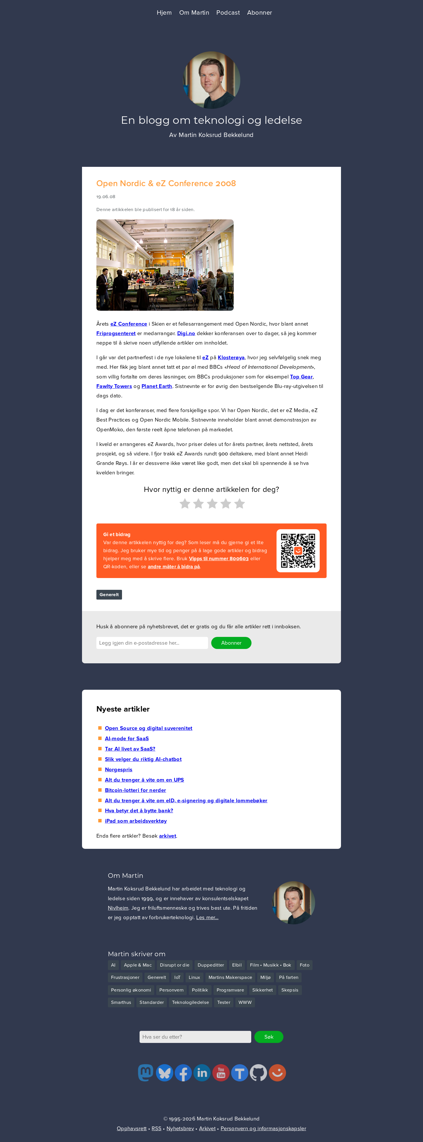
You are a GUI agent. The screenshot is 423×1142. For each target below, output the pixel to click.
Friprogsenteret (116, 333)
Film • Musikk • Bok (270, 965)
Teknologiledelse (190, 1002)
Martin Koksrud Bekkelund (216, 135)
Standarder (152, 1002)
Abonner (259, 12)
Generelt (109, 595)
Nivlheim (118, 908)
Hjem (164, 12)
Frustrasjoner (125, 977)
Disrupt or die (174, 965)
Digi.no (186, 333)
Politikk (200, 990)
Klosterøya (231, 357)
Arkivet (207, 1128)
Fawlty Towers (114, 386)
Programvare (230, 990)
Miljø (265, 977)
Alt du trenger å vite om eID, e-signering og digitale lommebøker (186, 800)
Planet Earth (157, 386)
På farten (289, 977)
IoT (177, 977)
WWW (245, 1002)
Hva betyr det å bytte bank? (139, 810)
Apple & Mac (138, 965)
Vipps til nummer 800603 (219, 559)
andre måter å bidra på (174, 567)
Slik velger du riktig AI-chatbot (143, 759)
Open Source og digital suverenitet (148, 728)
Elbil (237, 965)
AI (113, 965)
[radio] (184, 505)
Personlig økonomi (131, 990)
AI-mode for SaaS (127, 738)
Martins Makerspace (230, 977)
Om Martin (194, 12)
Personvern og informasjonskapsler (263, 1128)
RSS (156, 1128)
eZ (205, 357)
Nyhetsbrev (180, 1128)
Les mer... (207, 917)
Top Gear (301, 377)
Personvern (171, 990)
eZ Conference (128, 324)
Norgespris (118, 769)
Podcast (228, 12)
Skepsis (290, 990)
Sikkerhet (262, 990)
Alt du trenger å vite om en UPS (144, 780)
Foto (304, 965)
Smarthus (121, 1002)
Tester (223, 1002)
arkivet (167, 836)
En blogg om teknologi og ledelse (211, 119)
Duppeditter (211, 965)
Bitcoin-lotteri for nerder (135, 790)
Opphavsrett (131, 1128)
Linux (194, 977)
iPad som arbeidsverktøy (136, 821)
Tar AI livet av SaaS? (130, 749)
